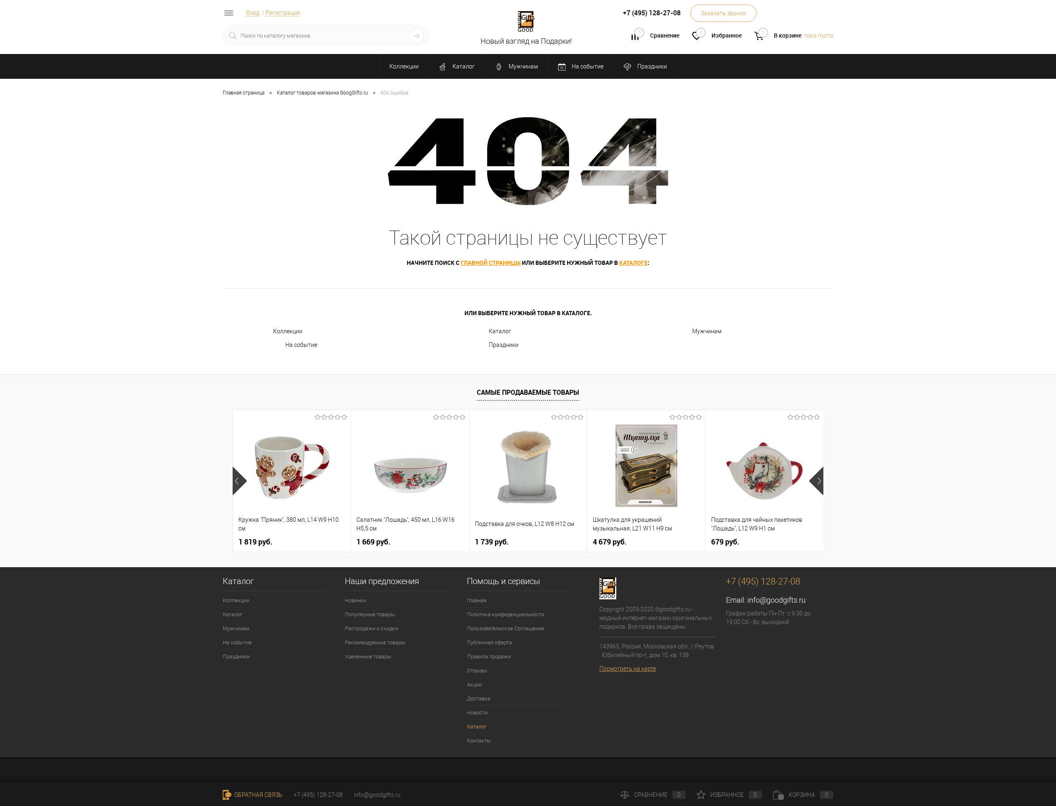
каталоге (633, 262)
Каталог (463, 66)
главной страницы (491, 262)
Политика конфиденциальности (505, 614)
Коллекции (404, 66)
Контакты (479, 741)
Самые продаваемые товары (528, 392)
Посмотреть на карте (627, 668)
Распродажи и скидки (371, 628)
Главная (476, 600)
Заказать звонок (723, 13)
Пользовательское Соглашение (505, 628)
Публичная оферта (489, 642)
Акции (474, 684)
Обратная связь (258, 795)
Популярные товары (370, 614)
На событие (586, 66)
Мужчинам (522, 66)
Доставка (478, 698)
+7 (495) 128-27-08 (318, 795)
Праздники (651, 66)
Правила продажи (489, 656)
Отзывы (477, 670)
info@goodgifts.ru (776, 600)
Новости (477, 712)
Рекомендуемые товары (375, 642)
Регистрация (283, 12)
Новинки (355, 600)
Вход (252, 12)
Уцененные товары (368, 656)
